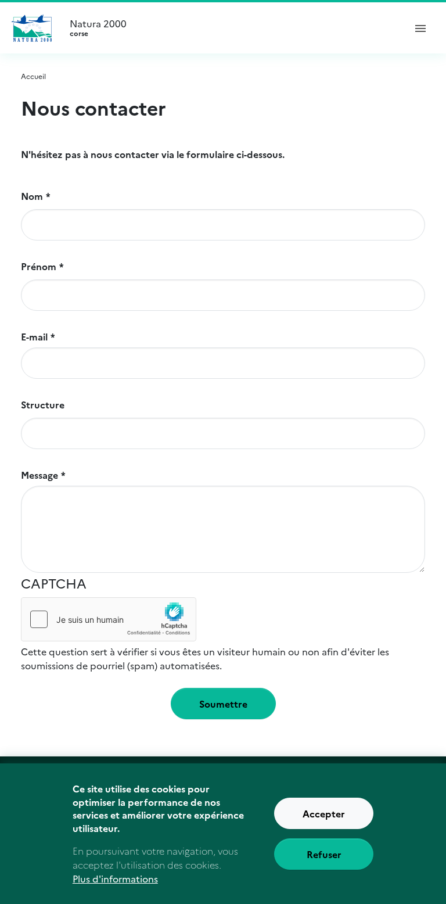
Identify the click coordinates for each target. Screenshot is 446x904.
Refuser (324, 854)
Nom (32, 195)
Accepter (324, 813)
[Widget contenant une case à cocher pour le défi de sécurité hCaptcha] (108, 619)
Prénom (38, 266)
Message (39, 474)
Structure (42, 404)
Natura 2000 (98, 28)
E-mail (34, 336)
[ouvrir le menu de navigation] (420, 28)
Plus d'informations (115, 878)
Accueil (33, 76)
